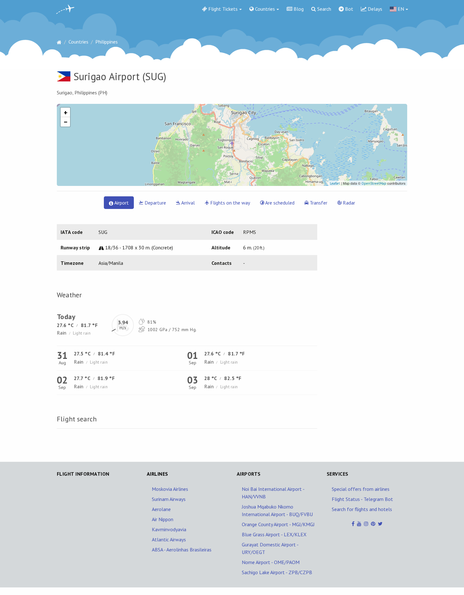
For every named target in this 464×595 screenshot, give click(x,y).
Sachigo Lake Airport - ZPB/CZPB (277, 572)
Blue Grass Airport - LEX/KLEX (274, 534)
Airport (121, 202)
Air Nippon (162, 519)
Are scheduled (279, 202)
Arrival (187, 202)
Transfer (317, 202)
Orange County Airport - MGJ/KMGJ (278, 524)
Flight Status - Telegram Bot (362, 499)
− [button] (66, 121)
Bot (348, 9)
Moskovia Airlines (170, 489)
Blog (298, 9)
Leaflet (335, 183)
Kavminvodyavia (169, 529)
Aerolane (161, 509)
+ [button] (66, 112)
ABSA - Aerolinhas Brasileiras (181, 549)
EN (400, 9)
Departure (154, 202)
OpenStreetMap (373, 183)
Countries (264, 9)
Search (323, 9)
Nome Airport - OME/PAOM (271, 562)
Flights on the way (229, 202)
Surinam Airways (169, 499)
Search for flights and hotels (362, 509)
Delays (374, 9)
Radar (348, 202)
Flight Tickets (222, 9)
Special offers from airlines (361, 489)
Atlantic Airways (169, 539)
